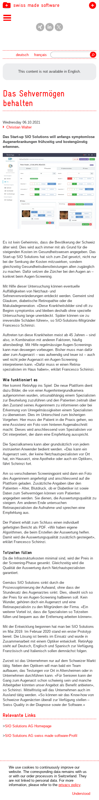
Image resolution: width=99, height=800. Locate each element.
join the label (91, 6)
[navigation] (49, 5)
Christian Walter (19, 127)
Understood (81, 794)
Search (93, 55)
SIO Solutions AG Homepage (28, 726)
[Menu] (7, 17)
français (40, 55)
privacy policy (69, 785)
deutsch (22, 55)
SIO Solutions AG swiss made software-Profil (41, 736)
